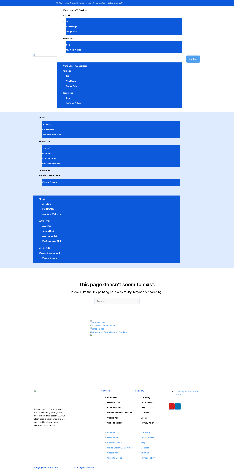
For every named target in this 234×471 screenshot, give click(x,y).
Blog (68, 45)
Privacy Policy (147, 423)
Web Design (71, 26)
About (42, 117)
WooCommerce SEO (51, 163)
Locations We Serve (51, 134)
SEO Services (45, 141)
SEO (67, 21)
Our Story (46, 124)
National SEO (48, 153)
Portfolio (67, 15)
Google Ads (71, 31)
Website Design (49, 182)
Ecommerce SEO (50, 158)
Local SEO (46, 148)
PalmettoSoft (65, 467)
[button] (119, 59)
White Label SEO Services (75, 10)
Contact (145, 412)
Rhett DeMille (48, 129)
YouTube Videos (73, 50)
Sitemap (145, 418)
